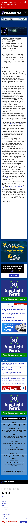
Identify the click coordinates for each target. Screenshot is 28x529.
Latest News (20, 304)
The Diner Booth (5, 507)
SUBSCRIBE (14, 275)
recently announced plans (14, 123)
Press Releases (5, 360)
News (3, 505)
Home (3, 496)
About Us (4, 499)
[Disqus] (14, 221)
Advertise (4, 501)
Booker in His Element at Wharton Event (11, 4)
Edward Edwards (6, 514)
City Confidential (5, 509)
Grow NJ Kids (6, 178)
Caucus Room (5, 512)
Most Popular (7, 304)
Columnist (4, 516)
